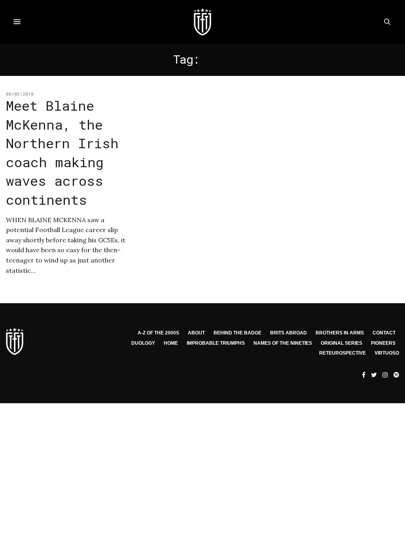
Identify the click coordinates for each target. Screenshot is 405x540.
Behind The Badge (237, 333)
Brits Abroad (288, 333)
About (196, 333)
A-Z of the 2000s (158, 333)
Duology (143, 343)
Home (171, 343)
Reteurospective (342, 353)
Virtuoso (387, 353)
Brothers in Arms (340, 333)
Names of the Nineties (283, 343)
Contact (384, 333)
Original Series (341, 343)
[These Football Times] (202, 22)
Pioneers (383, 343)
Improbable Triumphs (216, 343)
